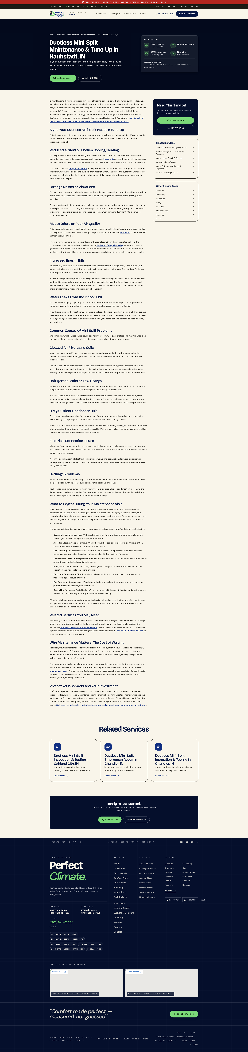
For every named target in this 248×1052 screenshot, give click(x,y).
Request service (182, 1014)
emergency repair (59, 671)
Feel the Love (120, 897)
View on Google (89, 994)
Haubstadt (108, 159)
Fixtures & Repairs (147, 897)
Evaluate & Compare (124, 913)
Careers (118, 927)
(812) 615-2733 (189, 7)
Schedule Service (61, 78)
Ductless (61, 35)
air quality (125, 232)
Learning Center (122, 908)
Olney (185, 868)
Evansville (169, 864)
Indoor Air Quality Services (129, 630)
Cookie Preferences (165, 1041)
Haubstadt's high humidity (109, 245)
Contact (118, 932)
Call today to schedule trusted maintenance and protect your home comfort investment (101, 705)
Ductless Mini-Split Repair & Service (78, 627)
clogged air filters (78, 168)
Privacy (181, 1033)
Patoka (168, 881)
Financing (118, 887)
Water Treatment (146, 892)
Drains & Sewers (146, 887)
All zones (169, 890)
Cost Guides (120, 882)
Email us (53, 927)
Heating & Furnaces (147, 868)
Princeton (169, 876)
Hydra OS (113, 1039)
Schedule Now (177, 120)
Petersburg (187, 864)
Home (52, 35)
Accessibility (188, 1041)
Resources (129, 13)
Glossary (118, 917)
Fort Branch (187, 876)
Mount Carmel (189, 872)
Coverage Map (121, 873)
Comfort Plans (121, 878)
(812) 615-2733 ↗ (188, 842)
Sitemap (194, 1045)
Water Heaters (145, 883)
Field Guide (119, 903)
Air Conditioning (146, 864)
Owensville (169, 868)
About (143, 13)
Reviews (118, 922)
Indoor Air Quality (146, 873)
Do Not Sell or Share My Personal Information (175, 1037)
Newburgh (187, 885)
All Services (119, 868)
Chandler (169, 872)
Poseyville (169, 885)
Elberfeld (186, 881)
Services (100, 13)
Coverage (114, 13)
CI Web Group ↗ (143, 1039)
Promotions (120, 892)
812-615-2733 (177, 128)
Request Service (187, 13)
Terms (192, 1033)
